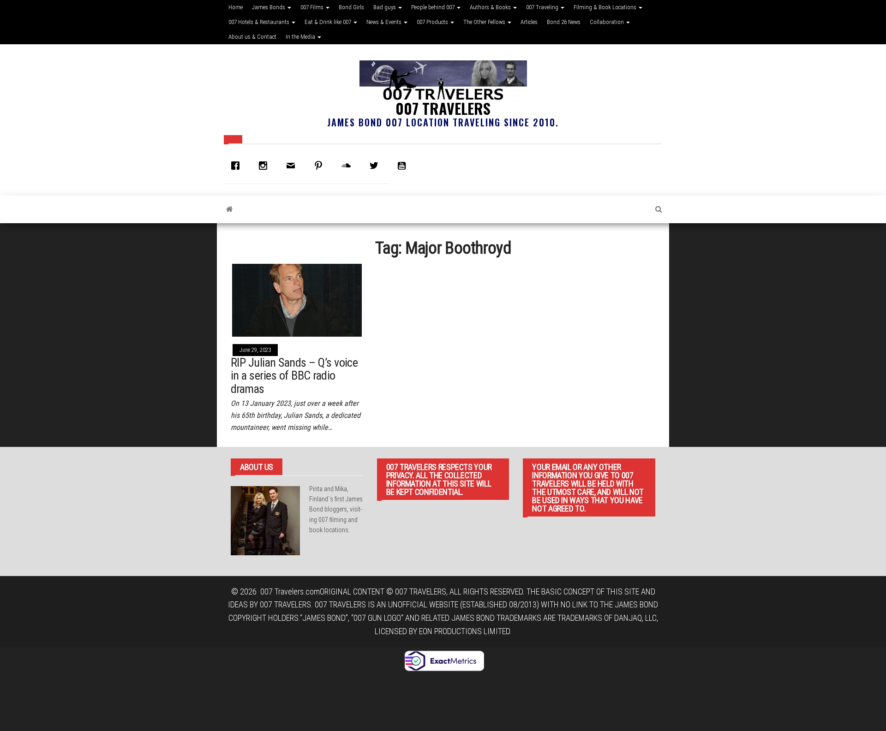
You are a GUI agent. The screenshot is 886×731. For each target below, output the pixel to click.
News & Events (384, 21)
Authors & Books (491, 7)
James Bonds (269, 7)
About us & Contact (252, 36)
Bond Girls (351, 7)
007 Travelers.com (290, 591)
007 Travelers (443, 108)
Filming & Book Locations (606, 7)
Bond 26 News (564, 21)
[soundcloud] (348, 165)
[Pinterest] (321, 165)
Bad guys (385, 7)
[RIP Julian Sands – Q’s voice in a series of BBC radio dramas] (297, 299)
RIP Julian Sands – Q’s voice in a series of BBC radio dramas (294, 376)
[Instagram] (265, 165)
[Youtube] (404, 165)
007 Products (433, 21)
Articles (529, 21)
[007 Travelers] (229, 209)
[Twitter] (376, 165)
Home (235, 7)
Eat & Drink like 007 (329, 21)
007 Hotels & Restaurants (259, 21)
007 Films (312, 7)
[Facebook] (237, 165)
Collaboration (607, 21)
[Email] (293, 165)
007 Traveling (543, 7)
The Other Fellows (485, 21)
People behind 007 (433, 7)
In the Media (301, 36)
